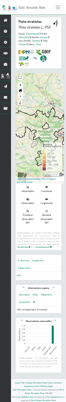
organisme (37, 260)
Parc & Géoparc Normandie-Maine (34, 382)
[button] (20, 90)
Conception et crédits (31, 386)
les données (23, 247)
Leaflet (20, 178)
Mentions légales (47, 386)
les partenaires (43, 247)
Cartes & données (54, 382)
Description (24, 294)
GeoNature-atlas (28, 397)
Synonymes (24, 301)
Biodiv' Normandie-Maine (31, 7)
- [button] (20, 96)
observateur (24, 267)
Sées (19, 275)
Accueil (17, 382)
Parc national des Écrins (56, 397)
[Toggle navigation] (58, 7)
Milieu (35, 294)
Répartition (46, 294)
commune (23, 260)
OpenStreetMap (33, 178)
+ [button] (20, 85)
